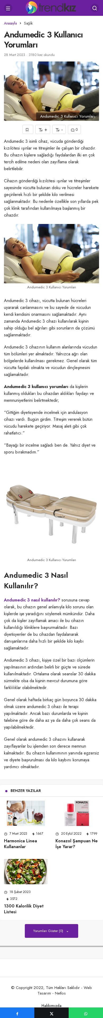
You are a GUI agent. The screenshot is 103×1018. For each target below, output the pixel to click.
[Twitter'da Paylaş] (51, 1012)
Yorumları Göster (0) (48, 930)
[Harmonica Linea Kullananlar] (26, 813)
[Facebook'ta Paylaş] (17, 1012)
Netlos (60, 993)
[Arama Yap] (95, 8)
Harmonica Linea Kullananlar (20, 844)
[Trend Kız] (52, 7)
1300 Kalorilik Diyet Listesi (24, 909)
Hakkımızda (51, 1005)
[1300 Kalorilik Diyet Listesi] (26, 871)
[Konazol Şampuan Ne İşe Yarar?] (77, 813)
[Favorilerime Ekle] (27, 129)
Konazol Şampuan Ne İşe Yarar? (76, 844)
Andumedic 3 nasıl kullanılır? (32, 600)
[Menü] (8, 8)
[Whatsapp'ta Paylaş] (86, 1012)
